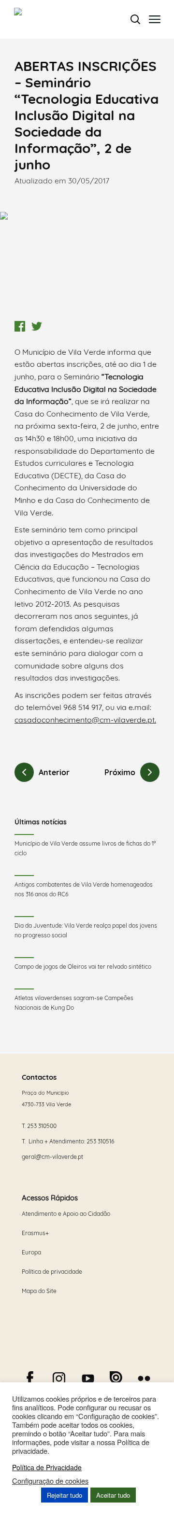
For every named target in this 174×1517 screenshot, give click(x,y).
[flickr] (144, 1378)
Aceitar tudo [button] (113, 1495)
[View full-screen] (87, 264)
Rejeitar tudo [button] (64, 1495)
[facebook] (30, 1378)
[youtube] (88, 1378)
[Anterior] (24, 772)
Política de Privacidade (47, 1467)
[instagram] (59, 1378)
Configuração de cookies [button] (50, 1480)
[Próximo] (150, 772)
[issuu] (116, 1377)
